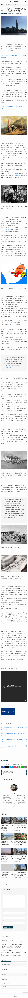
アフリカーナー (14, 173)
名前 (3, 910)
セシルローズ (11, 322)
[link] (14, 806)
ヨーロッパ (5, 13)
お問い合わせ (6, 983)
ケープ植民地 (12, 155)
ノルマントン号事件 (8, 48)
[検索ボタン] (26, 2)
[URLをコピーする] (25, 767)
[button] (3, 767)
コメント (5, 894)
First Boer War (7, 367)
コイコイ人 (6, 229)
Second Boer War (8, 520)
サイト (4, 920)
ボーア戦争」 (18, 175)
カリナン (9, 655)
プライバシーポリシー (8, 986)
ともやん (14, 793)
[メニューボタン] (2, 2)
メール (4, 915)
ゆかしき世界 (14, 2)
